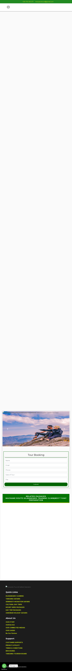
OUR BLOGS (10, 625)
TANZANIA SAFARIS (13, 599)
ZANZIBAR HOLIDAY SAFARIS (16, 613)
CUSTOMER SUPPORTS (14, 642)
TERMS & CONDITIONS (14, 648)
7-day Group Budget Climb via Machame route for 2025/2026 (35, 568)
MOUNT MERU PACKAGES (15, 607)
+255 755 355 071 (27, 1)
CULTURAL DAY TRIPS (14, 604)
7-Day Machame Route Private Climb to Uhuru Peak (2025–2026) (35, 554)
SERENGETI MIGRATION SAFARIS (18, 601)
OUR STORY (10, 622)
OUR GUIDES (10, 630)
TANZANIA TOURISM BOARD (16, 654)
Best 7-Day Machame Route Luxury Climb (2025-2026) (35, 540)
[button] (8, 428)
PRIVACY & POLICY (13, 645)
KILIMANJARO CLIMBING (15, 596)
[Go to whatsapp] (4, 666)
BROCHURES (10, 651)
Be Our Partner (11, 633)
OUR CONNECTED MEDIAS (15, 628)
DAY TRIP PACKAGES (13, 610)
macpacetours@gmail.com (44, 1)
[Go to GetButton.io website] (4, 669)
